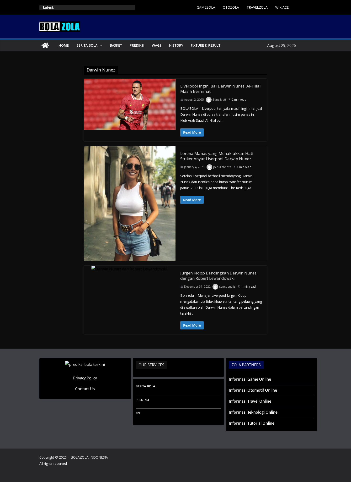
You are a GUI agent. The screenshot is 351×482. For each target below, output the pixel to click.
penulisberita (222, 167)
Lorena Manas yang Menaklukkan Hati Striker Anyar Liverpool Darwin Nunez (216, 156)
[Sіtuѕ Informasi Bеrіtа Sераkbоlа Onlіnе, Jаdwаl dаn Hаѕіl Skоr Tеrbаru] (45, 45)
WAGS (156, 45)
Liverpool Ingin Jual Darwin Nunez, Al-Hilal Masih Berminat (220, 88)
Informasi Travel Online (250, 401)
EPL (138, 413)
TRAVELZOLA (257, 7)
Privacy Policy (85, 378)
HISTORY (176, 45)
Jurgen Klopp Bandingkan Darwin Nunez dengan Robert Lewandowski (218, 275)
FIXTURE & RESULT (205, 45)
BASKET (116, 45)
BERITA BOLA (86, 45)
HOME (63, 45)
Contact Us (85, 388)
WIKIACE (282, 7)
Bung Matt (219, 100)
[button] (99, 45)
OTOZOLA (231, 7)
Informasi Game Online (250, 379)
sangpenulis (227, 287)
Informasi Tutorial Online (251, 423)
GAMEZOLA (206, 7)
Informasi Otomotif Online (253, 390)
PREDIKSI (137, 45)
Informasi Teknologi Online (253, 412)
